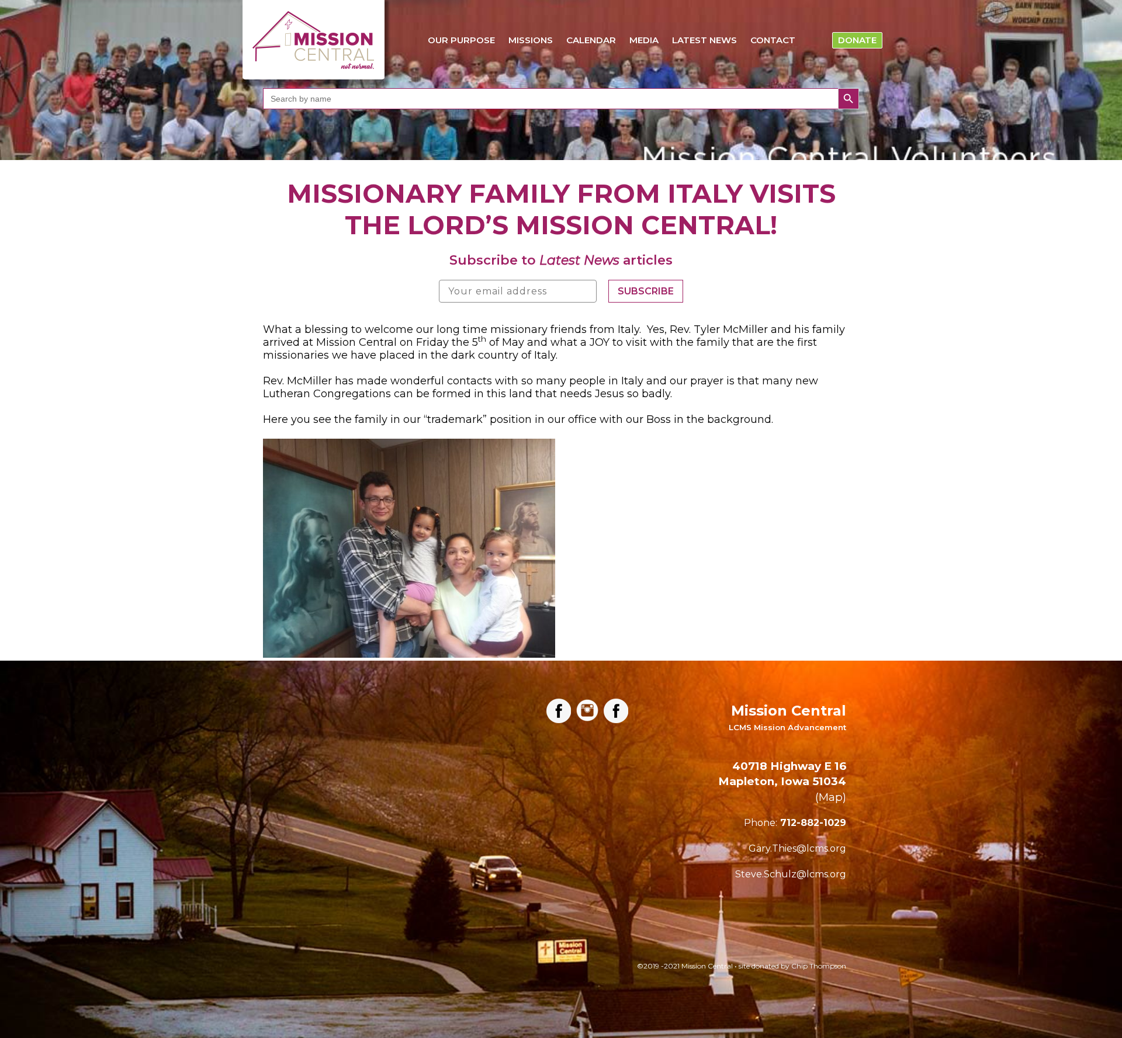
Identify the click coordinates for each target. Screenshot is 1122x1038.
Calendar (591, 40)
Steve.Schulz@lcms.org (790, 874)
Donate (857, 40)
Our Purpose (461, 40)
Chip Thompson (818, 965)
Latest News (704, 40)
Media (644, 40)
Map (831, 797)
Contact (772, 40)
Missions (530, 40)
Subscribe (646, 291)
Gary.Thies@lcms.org (797, 848)
